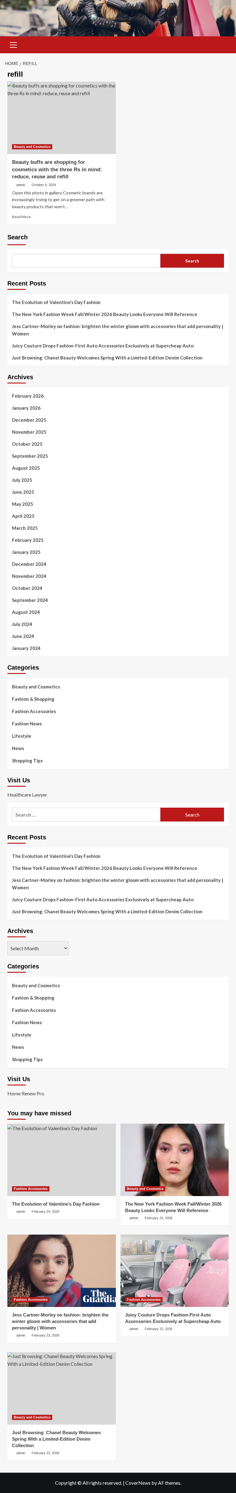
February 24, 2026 (45, 1211)
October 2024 (27, 588)
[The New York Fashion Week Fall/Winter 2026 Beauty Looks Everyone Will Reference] (174, 1160)
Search (17, 237)
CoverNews (138, 1483)
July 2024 (22, 624)
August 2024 (26, 612)
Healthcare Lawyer (27, 794)
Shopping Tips (27, 760)
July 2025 (22, 480)
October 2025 (27, 444)
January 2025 (26, 552)
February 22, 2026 (158, 1329)
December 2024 (29, 564)
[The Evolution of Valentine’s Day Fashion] (61, 1160)
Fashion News (27, 723)
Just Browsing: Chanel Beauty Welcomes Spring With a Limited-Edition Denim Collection (107, 357)
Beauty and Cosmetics (32, 146)
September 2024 (30, 600)
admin (20, 185)
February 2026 (28, 396)
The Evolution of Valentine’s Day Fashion (56, 302)
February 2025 (28, 540)
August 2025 (26, 468)
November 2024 (29, 576)
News (18, 748)
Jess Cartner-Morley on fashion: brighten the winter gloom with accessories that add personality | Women (117, 329)
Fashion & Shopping (33, 699)
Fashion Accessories (34, 711)
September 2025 (30, 456)
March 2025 (25, 528)
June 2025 (23, 492)
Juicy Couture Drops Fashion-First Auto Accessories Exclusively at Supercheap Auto (103, 345)
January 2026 (26, 408)
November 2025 (29, 432)
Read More (21, 216)
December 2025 (29, 420)
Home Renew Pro (25, 1093)
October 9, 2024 (44, 185)
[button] (13, 44)
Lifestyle (21, 736)
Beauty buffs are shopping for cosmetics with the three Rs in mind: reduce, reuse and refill (57, 169)
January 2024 (26, 648)
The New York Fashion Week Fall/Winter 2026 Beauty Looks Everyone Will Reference (104, 314)
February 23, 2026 (45, 1335)
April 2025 (23, 516)
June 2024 (23, 636)
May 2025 (22, 504)
